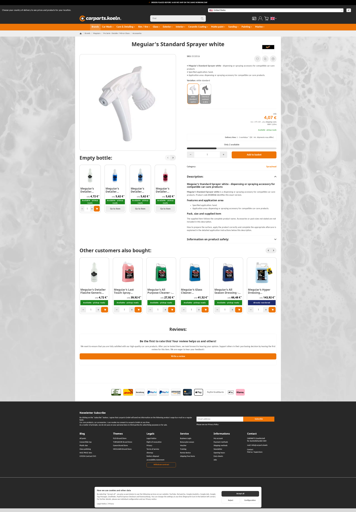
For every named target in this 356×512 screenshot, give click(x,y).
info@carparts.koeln (259, 445)
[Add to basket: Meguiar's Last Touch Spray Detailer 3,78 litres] (138, 309)
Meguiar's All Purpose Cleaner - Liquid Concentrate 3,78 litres (160, 291)
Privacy (111, 504)
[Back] (167, 157)
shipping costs (271, 122)
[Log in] (260, 18)
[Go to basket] (266, 18)
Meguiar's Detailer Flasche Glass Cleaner (114, 190)
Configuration (250, 500)
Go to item (115, 209)
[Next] (173, 157)
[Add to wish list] (257, 58)
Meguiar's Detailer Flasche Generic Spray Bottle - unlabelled (89, 190)
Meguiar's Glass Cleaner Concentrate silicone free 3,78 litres (192, 291)
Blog (82, 433)
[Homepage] (81, 33)
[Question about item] (273, 58)
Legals (150, 433)
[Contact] (254, 18)
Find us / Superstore (254, 452)
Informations (222, 433)
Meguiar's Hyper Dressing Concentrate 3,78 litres (259, 291)
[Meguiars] (268, 47)
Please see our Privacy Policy (207, 425)
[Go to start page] (100, 18)
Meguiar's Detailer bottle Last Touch (163, 190)
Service (184, 433)
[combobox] (275, 10)
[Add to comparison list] (265, 58)
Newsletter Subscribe (93, 412)
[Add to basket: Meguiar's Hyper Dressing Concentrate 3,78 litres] (272, 309)
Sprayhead (271, 167)
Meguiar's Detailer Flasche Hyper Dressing (140, 190)
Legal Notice (102, 504)
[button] (231, 176)
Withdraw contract (161, 465)
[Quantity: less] (82, 209)
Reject (230, 500)
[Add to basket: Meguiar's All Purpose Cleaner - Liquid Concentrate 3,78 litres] (171, 309)
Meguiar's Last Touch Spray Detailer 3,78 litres (126, 291)
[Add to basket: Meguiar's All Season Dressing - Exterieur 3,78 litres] (238, 309)
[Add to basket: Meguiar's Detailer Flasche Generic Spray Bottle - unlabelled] (97, 208)
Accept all (240, 494)
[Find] (202, 18)
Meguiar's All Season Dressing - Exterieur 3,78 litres (227, 291)
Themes (118, 433)
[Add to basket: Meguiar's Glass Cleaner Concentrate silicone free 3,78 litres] (205, 309)
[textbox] (275, 10)
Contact (252, 433)
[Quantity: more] (92, 209)
